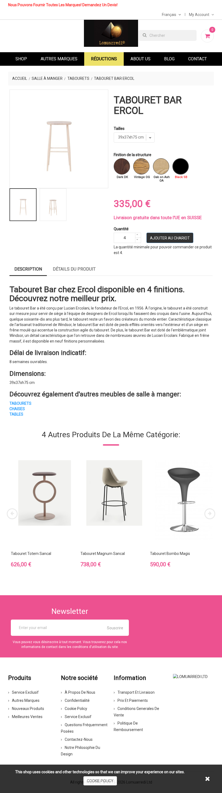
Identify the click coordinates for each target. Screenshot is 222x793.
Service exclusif (25, 692)
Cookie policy (76, 708)
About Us (140, 58)
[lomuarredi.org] (190, 676)
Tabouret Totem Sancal (31, 553)
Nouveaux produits (28, 708)
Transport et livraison (136, 692)
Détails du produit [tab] (74, 269)
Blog (169, 58)
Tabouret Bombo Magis (170, 553)
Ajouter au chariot (170, 238)
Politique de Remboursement (128, 726)
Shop (21, 58)
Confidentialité (77, 700)
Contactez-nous (79, 739)
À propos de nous (80, 692)
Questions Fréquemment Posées (84, 728)
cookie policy (100, 781)
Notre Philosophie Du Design (80, 750)
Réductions (104, 58)
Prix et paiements (132, 700)
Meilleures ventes (27, 717)
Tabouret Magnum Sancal (102, 553)
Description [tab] (28, 269)
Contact (197, 58)
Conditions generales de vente (136, 711)
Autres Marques (59, 58)
